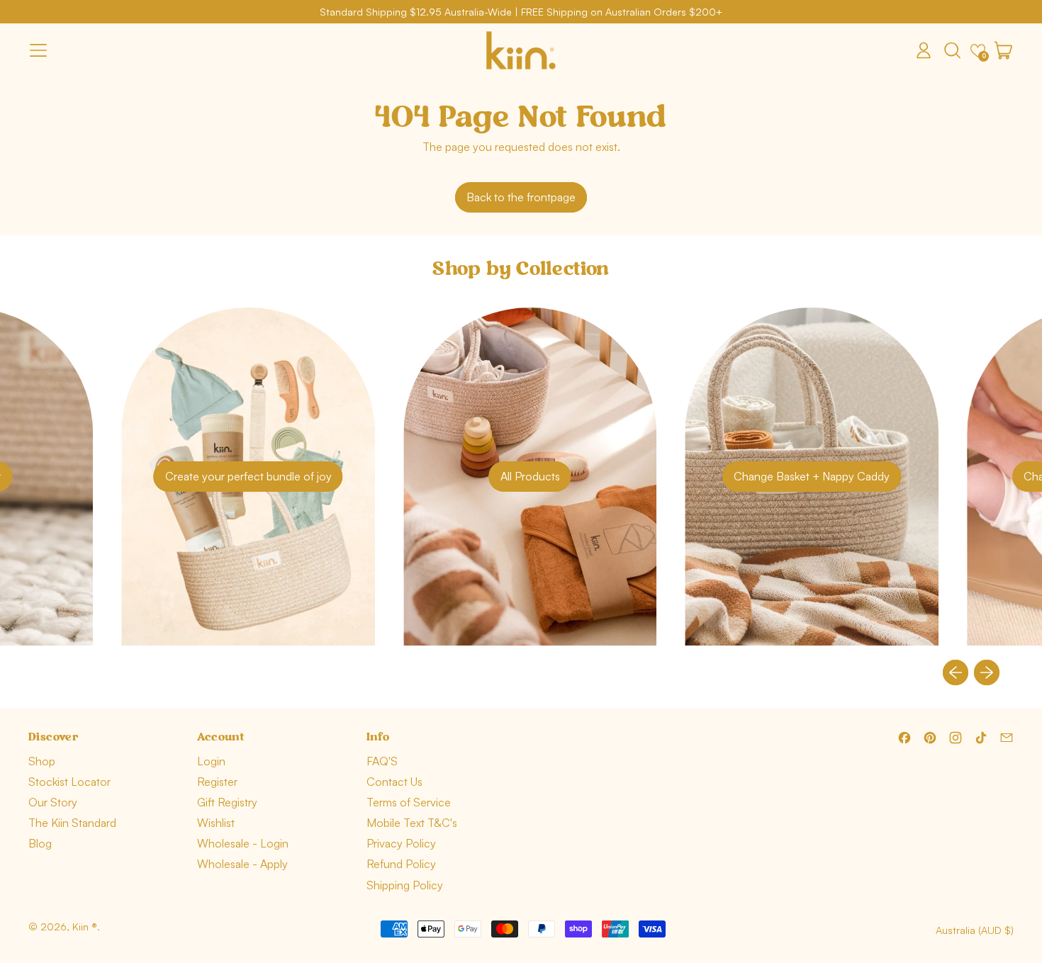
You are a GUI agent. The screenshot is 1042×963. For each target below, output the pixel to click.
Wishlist (216, 823)
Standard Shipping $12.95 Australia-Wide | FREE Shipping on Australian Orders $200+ (521, 12)
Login (211, 761)
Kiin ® (84, 926)
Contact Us (394, 782)
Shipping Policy (404, 885)
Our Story (52, 802)
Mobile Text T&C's (411, 823)
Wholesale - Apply (242, 864)
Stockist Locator (69, 782)
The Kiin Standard (72, 823)
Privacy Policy (401, 843)
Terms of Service (408, 802)
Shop (41, 761)
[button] (952, 50)
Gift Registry (227, 802)
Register (217, 782)
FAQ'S (382, 761)
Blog (40, 843)
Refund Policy (401, 864)
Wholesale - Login (242, 843)
